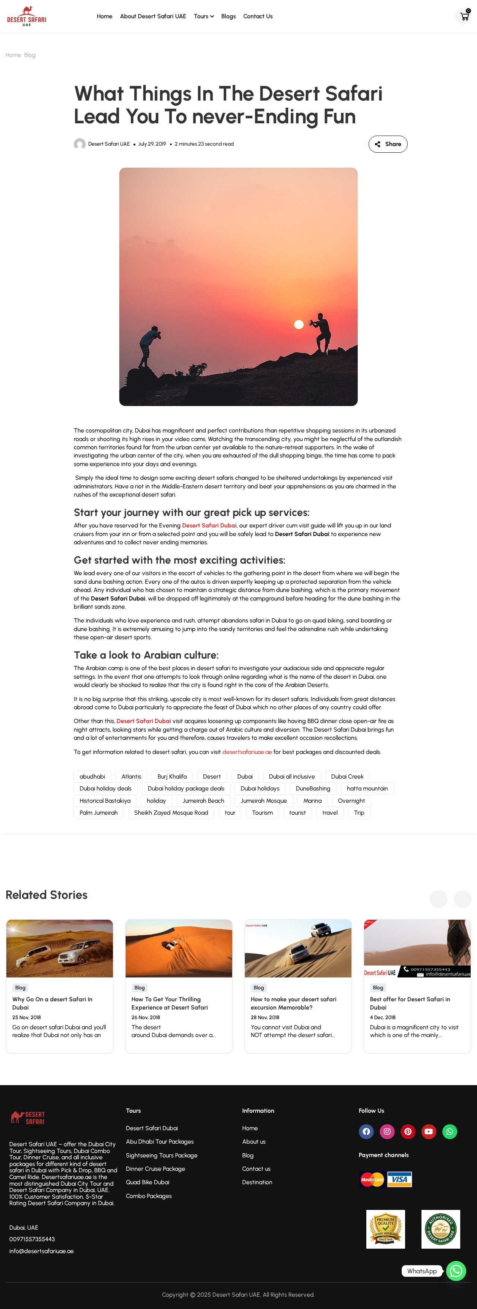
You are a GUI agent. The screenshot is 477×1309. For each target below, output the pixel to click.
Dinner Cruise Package (155, 1168)
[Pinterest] (408, 1131)
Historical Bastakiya (105, 800)
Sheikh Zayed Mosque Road (171, 812)
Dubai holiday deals (106, 788)
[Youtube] (428, 1131)
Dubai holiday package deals (186, 788)
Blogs (228, 16)
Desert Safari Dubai (209, 525)
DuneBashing (313, 788)
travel (330, 812)
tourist (297, 812)
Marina (312, 800)
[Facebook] (366, 1131)
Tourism (262, 812)
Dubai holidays (260, 788)
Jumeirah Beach (203, 800)
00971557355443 (32, 1239)
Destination (257, 1182)
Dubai (245, 776)
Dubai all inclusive (292, 776)
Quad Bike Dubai (147, 1182)
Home (105, 16)
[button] (439, 899)
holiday (156, 800)
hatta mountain (367, 788)
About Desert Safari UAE (153, 16)
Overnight (351, 800)
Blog (30, 54)
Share (393, 144)
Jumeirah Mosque (264, 800)
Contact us (256, 1168)
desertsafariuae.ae (247, 751)
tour (230, 812)
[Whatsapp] (449, 1131)
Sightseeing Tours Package (162, 1155)
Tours (201, 16)
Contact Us (258, 16)
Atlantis (131, 776)
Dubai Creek (347, 776)
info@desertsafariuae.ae (41, 1251)
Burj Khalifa (172, 776)
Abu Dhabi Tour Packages (160, 1141)
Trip (359, 812)
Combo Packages (149, 1195)
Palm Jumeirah (99, 812)
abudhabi (92, 776)
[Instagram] (387, 1131)
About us (254, 1141)
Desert (212, 776)
